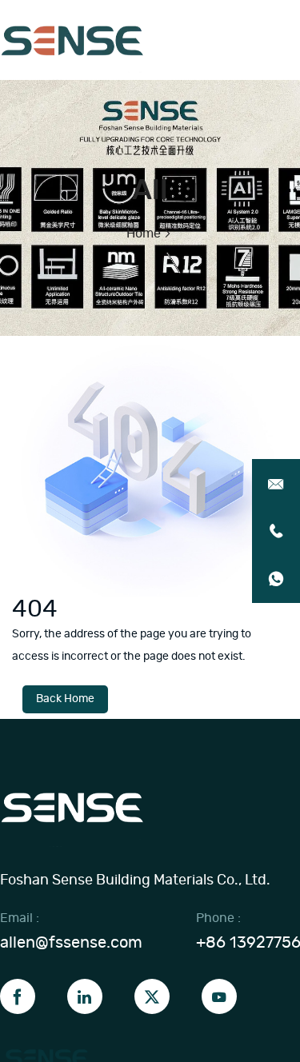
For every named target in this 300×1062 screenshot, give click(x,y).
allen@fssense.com (71, 943)
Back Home (65, 699)
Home (143, 233)
